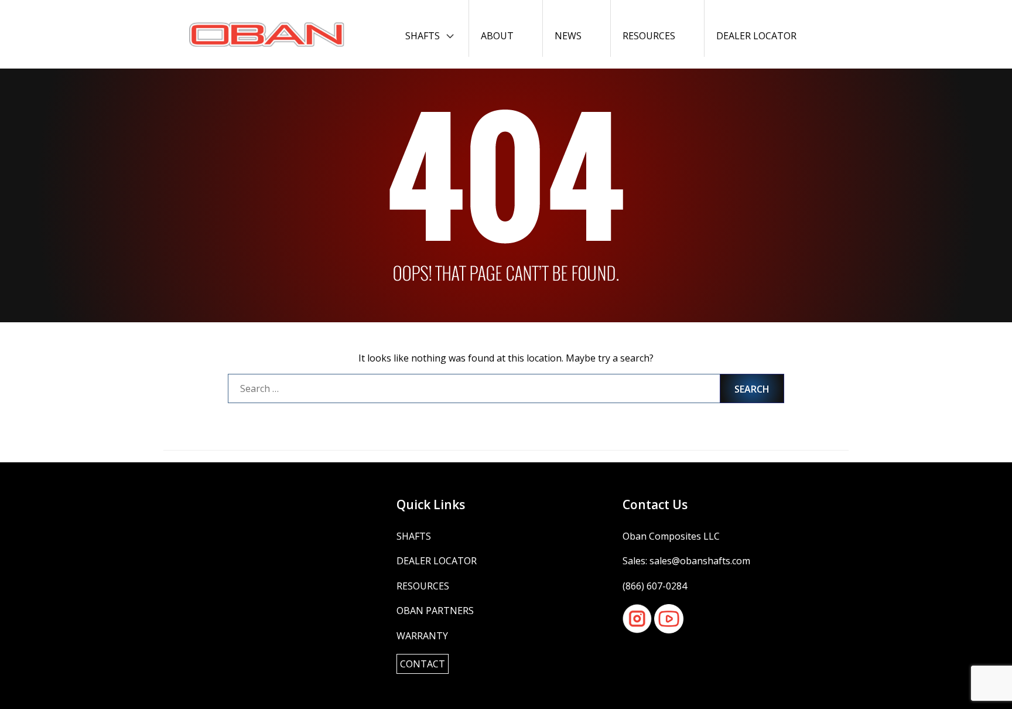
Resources (649, 35)
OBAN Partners (435, 610)
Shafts (422, 35)
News (568, 35)
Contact (422, 663)
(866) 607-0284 (655, 586)
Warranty (422, 635)
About (497, 35)
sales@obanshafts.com (699, 560)
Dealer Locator (756, 35)
